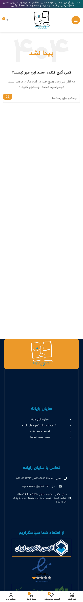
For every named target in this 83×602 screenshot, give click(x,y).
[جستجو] (7, 97)
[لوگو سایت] (41, 20)
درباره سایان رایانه (39, 419)
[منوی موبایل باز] (76, 20)
